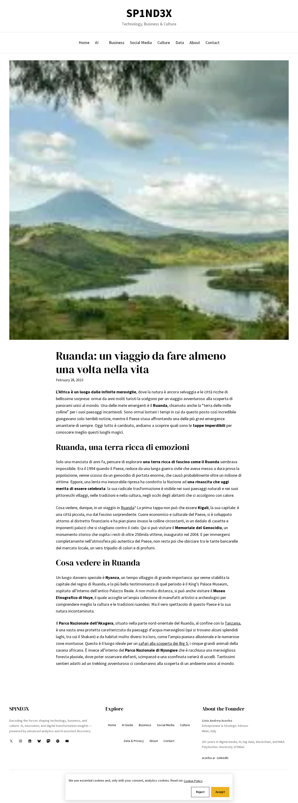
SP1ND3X (149, 13)
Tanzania (232, 623)
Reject (200, 792)
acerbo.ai (208, 758)
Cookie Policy (193, 781)
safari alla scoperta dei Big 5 (163, 643)
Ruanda (127, 507)
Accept (220, 792)
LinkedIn (222, 758)
